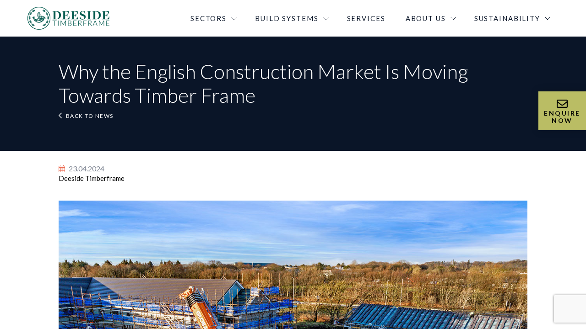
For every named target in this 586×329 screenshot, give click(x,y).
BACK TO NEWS (90, 115)
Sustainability (507, 18)
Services (366, 18)
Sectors (208, 18)
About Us (426, 18)
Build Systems (286, 18)
